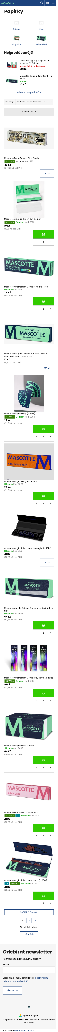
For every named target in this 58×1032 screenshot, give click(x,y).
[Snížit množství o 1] (36, 242)
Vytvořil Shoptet (31, 1015)
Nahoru (30, 934)
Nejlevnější (9, 102)
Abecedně (48, 102)
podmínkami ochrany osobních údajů (25, 979)
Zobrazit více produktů (28, 92)
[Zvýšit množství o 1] (50, 242)
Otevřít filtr (29, 111)
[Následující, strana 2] (29, 920)
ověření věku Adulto (24, 1030)
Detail (47, 173)
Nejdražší (21, 102)
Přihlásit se (12, 990)
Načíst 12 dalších (29, 912)
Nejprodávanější (34, 102)
